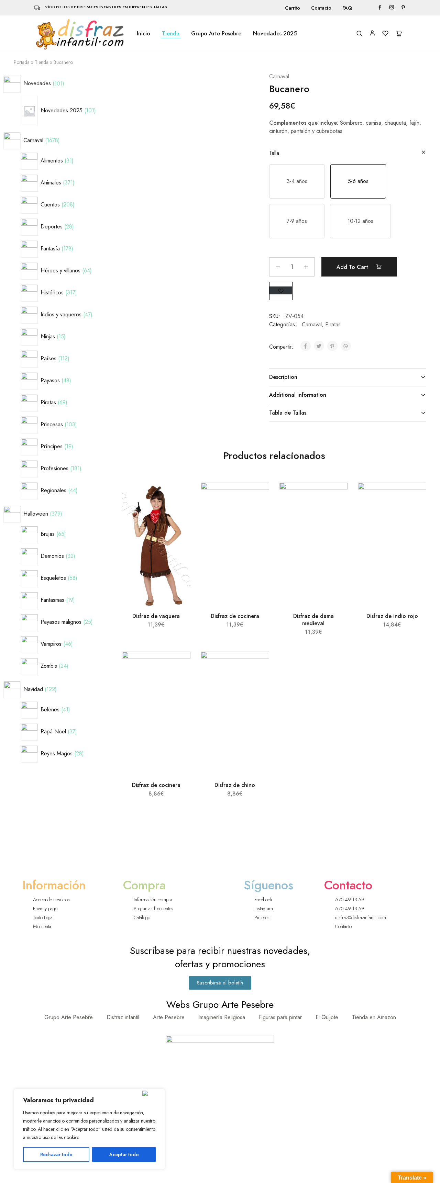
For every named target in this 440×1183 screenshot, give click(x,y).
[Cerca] (152, 1093)
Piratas (333, 324)
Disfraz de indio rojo (392, 616)
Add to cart (353, 267)
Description (283, 377)
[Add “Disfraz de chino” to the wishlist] (258, 665)
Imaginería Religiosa (221, 1017)
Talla (274, 153)
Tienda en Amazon (374, 1017)
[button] (297, 181)
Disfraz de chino (234, 785)
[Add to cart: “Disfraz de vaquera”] (178, 513)
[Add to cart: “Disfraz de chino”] (256, 682)
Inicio (143, 33)
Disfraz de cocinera (235, 616)
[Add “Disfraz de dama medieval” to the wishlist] (336, 496)
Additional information (297, 395)
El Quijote (327, 1017)
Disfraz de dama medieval (313, 619)
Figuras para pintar (280, 1017)
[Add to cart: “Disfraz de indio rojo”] (413, 513)
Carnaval (279, 76)
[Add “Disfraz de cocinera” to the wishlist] (258, 496)
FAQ (347, 7)
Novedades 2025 (275, 33)
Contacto (321, 7)
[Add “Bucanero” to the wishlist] (281, 290)
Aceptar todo (124, 1154)
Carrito (292, 7)
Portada (22, 62)
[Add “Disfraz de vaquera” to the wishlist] (179, 496)
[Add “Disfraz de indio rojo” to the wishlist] (415, 496)
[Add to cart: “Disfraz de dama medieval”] (335, 513)
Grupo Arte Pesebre (216, 33)
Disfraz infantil (123, 1017)
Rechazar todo (56, 1154)
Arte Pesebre (169, 1017)
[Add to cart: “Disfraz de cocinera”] (256, 513)
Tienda (170, 33)
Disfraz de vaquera (156, 616)
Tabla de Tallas (287, 413)
